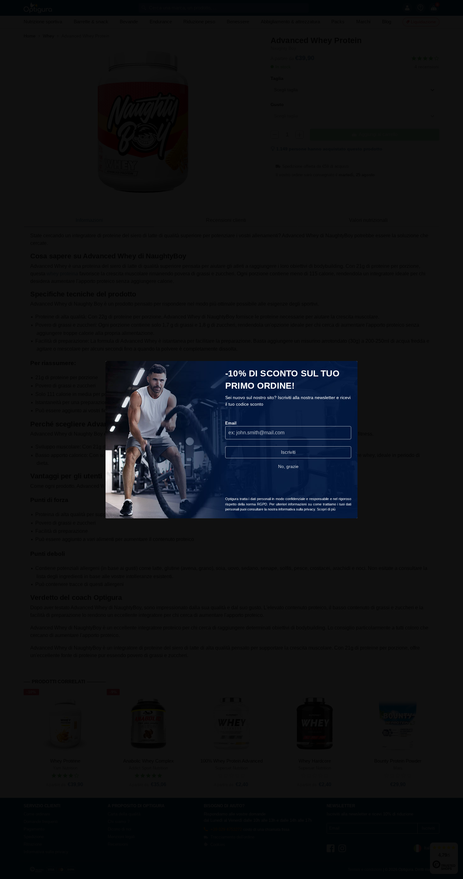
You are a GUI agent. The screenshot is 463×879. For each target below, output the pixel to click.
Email (231, 423)
